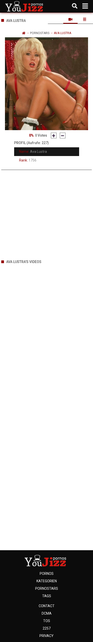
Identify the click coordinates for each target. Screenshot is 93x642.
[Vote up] (54, 135)
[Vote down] (62, 135)
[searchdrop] (74, 6)
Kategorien (46, 581)
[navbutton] (85, 6)
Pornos (47, 574)
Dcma (47, 613)
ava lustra (62, 33)
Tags (46, 596)
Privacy (46, 636)
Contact (47, 606)
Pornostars (39, 33)
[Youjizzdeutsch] (25, 6)
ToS (46, 621)
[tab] (70, 19)
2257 (47, 628)
